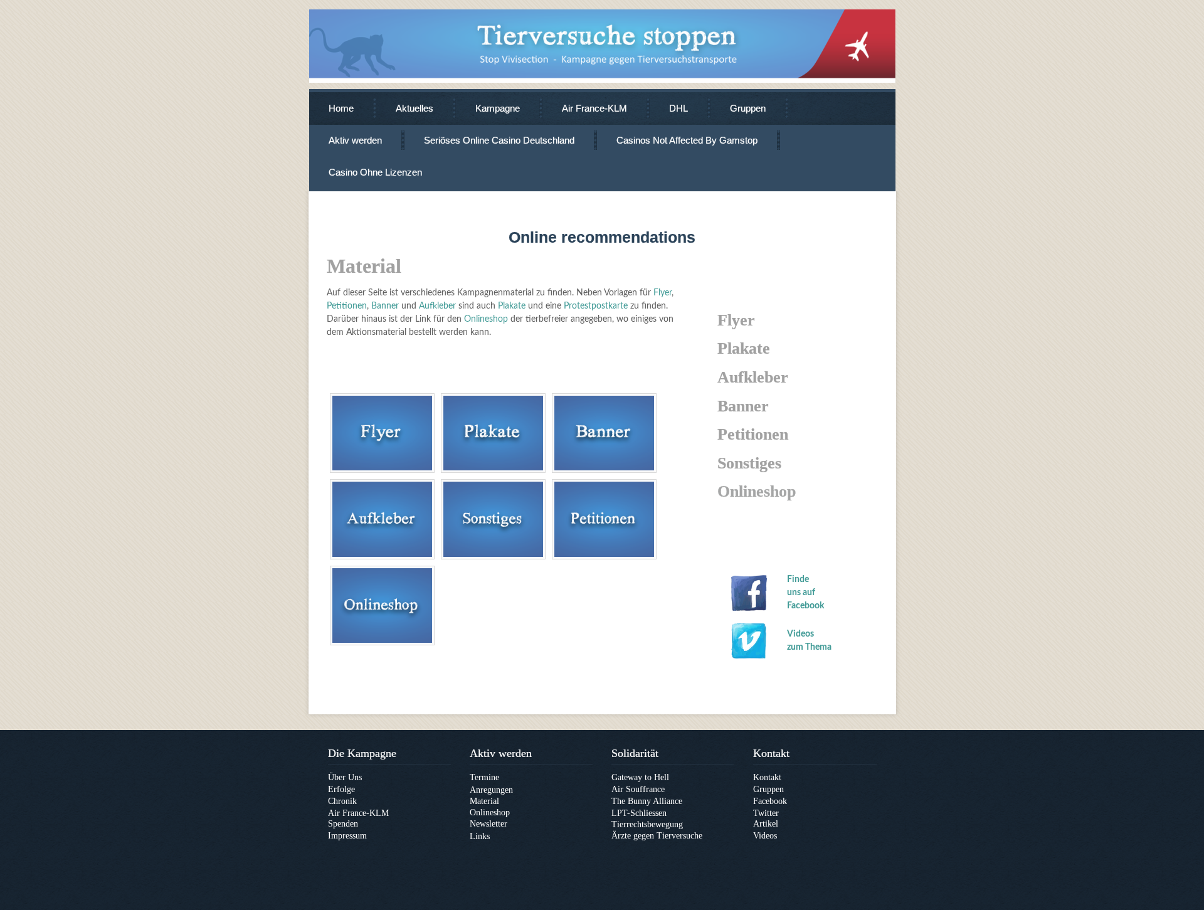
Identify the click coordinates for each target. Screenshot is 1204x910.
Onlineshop (486, 319)
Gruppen (748, 108)
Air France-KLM (594, 108)
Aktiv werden (355, 140)
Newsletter (488, 823)
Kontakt (771, 753)
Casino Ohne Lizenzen (375, 172)
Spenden (343, 823)
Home (341, 108)
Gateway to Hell (640, 777)
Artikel (765, 823)
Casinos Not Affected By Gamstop (687, 140)
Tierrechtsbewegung (647, 824)
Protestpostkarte (596, 306)
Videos (765, 835)
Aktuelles (414, 108)
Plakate (511, 306)
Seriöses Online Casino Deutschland (499, 140)
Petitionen (347, 306)
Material (484, 801)
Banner (385, 306)
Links (480, 836)
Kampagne (497, 108)
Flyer (661, 292)
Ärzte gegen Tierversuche (656, 835)
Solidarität (634, 753)
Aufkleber (437, 306)
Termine (484, 777)
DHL (678, 108)
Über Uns (345, 777)
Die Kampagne (362, 753)
